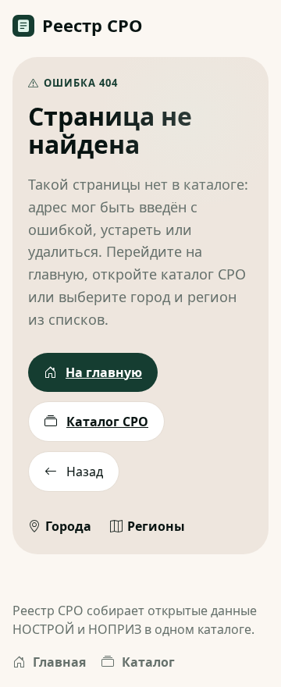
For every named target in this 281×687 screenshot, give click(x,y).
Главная (59, 662)
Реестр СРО (92, 25)
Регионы (156, 526)
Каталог (148, 662)
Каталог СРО (107, 421)
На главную (104, 372)
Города (68, 526)
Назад (84, 471)
